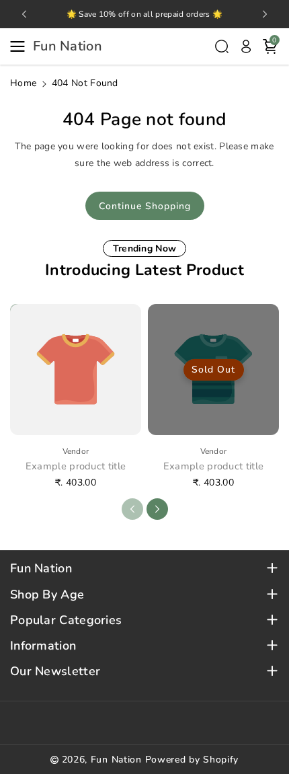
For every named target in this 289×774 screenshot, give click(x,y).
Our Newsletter (55, 671)
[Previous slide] (24, 14)
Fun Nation (41, 568)
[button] (21, 46)
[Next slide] (265, 14)
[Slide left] (132, 509)
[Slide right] (157, 509)
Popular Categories (66, 620)
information (43, 646)
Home (23, 83)
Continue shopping (145, 206)
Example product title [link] (76, 466)
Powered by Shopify (192, 759)
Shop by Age (47, 595)
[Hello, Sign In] (246, 46)
